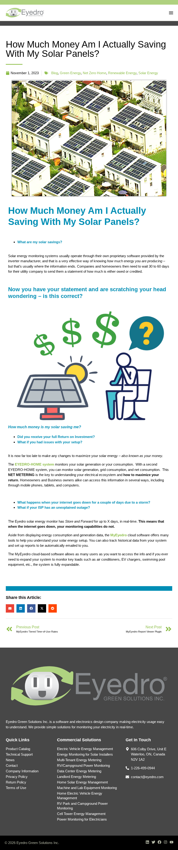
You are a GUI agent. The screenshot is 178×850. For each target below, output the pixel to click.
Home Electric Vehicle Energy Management (79, 795)
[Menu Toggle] (171, 12)
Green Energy (70, 73)
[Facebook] (159, 842)
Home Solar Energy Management (82, 782)
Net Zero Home (94, 73)
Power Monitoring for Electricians (82, 819)
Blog (54, 73)
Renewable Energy (122, 73)
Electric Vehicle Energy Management (85, 749)
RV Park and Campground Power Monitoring (82, 806)
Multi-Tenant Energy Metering (79, 760)
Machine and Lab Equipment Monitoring (87, 788)
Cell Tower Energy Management (81, 814)
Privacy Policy (17, 777)
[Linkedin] (147, 842)
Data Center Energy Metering (79, 771)
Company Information (22, 771)
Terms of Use (16, 788)
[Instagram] (165, 842)
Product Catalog (18, 749)
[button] (10, 608)
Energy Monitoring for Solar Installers (85, 754)
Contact (12, 765)
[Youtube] (171, 842)
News (10, 760)
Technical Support (19, 754)
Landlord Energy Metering (76, 777)
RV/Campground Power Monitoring (83, 765)
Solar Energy (148, 73)
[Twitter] (153, 842)
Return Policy (16, 782)
